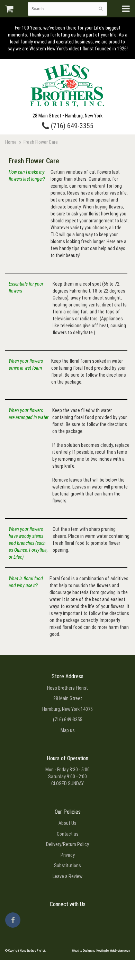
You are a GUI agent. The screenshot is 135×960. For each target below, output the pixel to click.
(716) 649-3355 (71, 126)
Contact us (68, 834)
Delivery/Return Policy (67, 844)
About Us (67, 823)
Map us (68, 730)
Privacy (68, 855)
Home (11, 142)
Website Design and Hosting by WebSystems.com (101, 950)
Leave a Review (67, 876)
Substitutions (67, 865)
